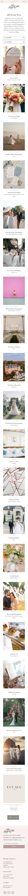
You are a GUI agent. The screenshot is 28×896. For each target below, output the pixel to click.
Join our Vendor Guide (7, 874)
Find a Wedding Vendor (8, 863)
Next (10, 817)
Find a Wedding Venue (7, 862)
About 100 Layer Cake (7, 885)
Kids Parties (5, 865)
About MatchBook (6, 887)
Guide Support (6, 876)
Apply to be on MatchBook (8, 878)
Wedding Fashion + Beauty (8, 867)
